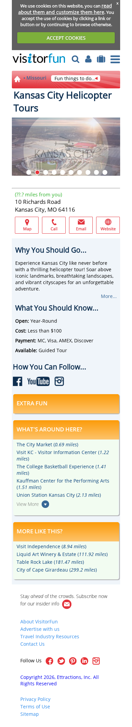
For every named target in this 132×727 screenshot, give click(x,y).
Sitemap (29, 714)
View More (28, 504)
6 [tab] (71, 172)
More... (109, 296)
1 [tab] (28, 172)
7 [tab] (79, 172)
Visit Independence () (51, 546)
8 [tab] (88, 172)
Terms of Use (35, 706)
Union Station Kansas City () (59, 495)
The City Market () (47, 444)
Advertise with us (40, 629)
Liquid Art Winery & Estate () (62, 554)
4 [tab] (54, 172)
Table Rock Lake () (50, 562)
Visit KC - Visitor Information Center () (63, 455)
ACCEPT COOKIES (66, 38)
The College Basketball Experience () (61, 469)
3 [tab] (45, 172)
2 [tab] (37, 172)
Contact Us (32, 644)
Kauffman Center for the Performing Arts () (63, 483)
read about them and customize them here (65, 8)
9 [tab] (96, 172)
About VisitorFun (39, 621)
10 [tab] (105, 172)
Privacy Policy (35, 699)
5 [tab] (62, 172)
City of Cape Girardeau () (57, 569)
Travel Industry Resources (49, 636)
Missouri (36, 78)
